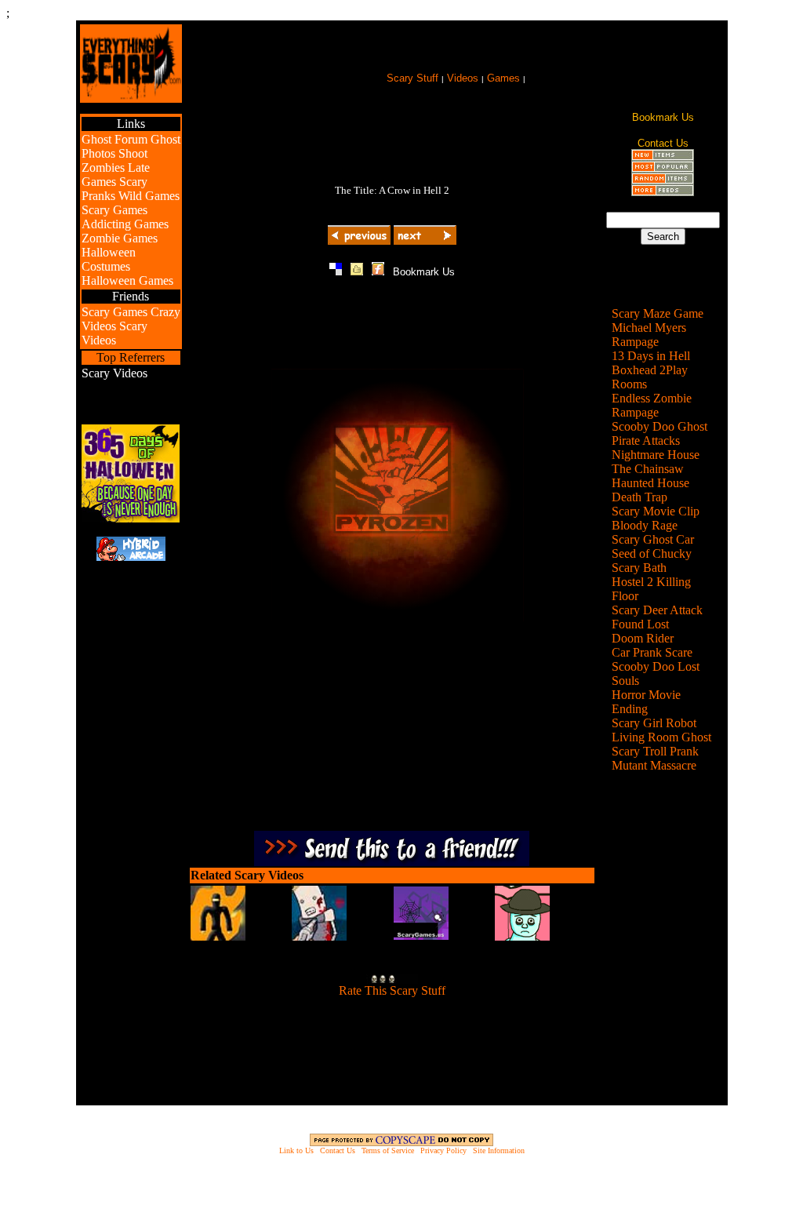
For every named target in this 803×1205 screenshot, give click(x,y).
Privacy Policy (443, 1150)
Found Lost (640, 624)
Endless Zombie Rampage (652, 405)
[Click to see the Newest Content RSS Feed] (662, 156)
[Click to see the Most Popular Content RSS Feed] (662, 168)
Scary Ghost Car (653, 539)
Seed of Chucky (652, 553)
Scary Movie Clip (655, 511)
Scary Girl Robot (654, 723)
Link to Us (296, 1150)
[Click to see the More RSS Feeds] (662, 191)
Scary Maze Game (657, 313)
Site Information (499, 1150)
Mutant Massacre (654, 765)
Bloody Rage (645, 525)
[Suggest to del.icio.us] (335, 271)
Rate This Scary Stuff (392, 990)
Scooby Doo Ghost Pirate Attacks (659, 433)
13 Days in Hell (651, 355)
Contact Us (337, 1150)
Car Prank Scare (652, 652)
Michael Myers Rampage (649, 334)
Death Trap (639, 497)
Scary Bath (639, 567)
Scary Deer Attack (657, 610)
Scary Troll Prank (655, 751)
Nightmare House (655, 454)
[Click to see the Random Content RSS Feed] (662, 180)
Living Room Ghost (661, 737)
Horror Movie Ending (646, 701)
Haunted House (650, 483)
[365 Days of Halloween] (131, 518)
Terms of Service (388, 1150)
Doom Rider (643, 638)
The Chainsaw (648, 468)
